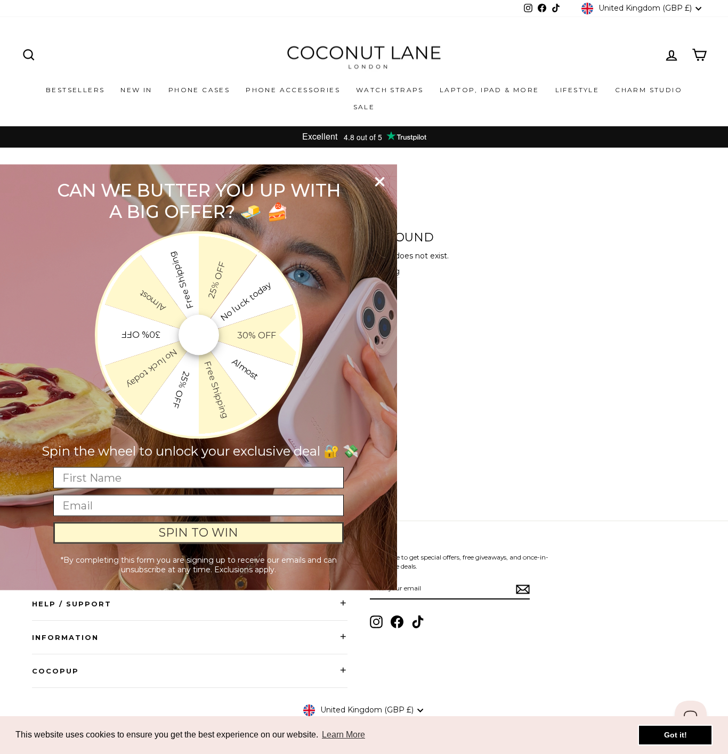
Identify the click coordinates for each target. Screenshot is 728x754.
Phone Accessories (293, 90)
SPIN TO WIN (198, 532)
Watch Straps (390, 90)
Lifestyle (577, 90)
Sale (364, 107)
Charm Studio (648, 90)
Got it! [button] (675, 735)
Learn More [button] (343, 734)
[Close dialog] (379, 181)
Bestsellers (75, 90)
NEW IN (136, 90)
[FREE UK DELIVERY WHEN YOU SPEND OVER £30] (364, 137)
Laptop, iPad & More (489, 90)
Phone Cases (199, 90)
